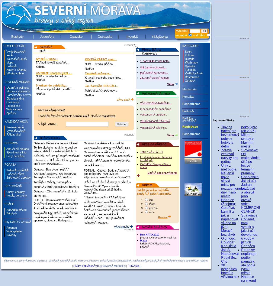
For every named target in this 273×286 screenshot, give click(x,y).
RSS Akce (133, 265)
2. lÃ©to (148, 204)
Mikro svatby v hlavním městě (247, 140)
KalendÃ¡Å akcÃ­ (16, 59)
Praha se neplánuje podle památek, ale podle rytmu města (248, 261)
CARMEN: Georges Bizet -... (54, 73)
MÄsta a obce (15, 73)
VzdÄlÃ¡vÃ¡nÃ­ (194, 73)
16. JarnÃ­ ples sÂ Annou (154, 77)
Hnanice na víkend (248, 278)
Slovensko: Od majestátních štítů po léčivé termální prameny (250, 161)
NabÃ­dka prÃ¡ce (16, 209)
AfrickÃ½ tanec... (47, 59)
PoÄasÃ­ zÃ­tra (15, 174)
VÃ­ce (170, 84)
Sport (188, 51)
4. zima (148, 212)
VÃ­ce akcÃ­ (124, 99)
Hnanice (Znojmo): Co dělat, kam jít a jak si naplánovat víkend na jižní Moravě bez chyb (229, 217)
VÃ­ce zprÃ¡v (122, 226)
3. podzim (149, 208)
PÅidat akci (13, 134)
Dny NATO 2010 (149, 234)
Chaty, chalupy (15, 192)
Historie (189, 59)
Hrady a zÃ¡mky (16, 69)
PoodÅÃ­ (132, 37)
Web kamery (14, 109)
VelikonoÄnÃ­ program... (153, 114)
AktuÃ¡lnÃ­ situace (17, 148)
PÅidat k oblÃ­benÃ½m (86, 265)
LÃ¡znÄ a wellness (17, 87)
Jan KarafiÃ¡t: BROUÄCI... (102, 86)
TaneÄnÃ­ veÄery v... (98, 73)
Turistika (190, 69)
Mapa (9, 62)
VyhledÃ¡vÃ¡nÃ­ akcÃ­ (16, 53)
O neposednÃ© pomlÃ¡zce (155, 109)
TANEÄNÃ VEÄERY (151, 152)
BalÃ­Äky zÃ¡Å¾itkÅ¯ (190, 119)
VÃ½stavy (191, 62)
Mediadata (189, 89)
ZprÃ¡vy (11, 113)
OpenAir (190, 66)
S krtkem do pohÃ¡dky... (52, 85)
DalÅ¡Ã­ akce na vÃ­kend (163, 172)
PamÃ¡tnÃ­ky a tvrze (19, 95)
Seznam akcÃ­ (15, 127)
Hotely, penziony (16, 195)
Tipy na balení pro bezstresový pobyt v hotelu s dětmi (230, 136)
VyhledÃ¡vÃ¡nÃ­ (15, 131)
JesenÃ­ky (47, 36)
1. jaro (147, 200)
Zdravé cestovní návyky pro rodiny (229, 155)
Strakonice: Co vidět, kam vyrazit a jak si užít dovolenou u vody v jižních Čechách (249, 231)
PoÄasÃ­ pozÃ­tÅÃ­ (17, 170)
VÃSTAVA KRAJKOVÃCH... (155, 102)
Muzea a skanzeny (18, 91)
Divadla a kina (15, 98)
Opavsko (76, 36)
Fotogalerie (13, 105)
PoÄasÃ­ (11, 66)
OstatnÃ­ (190, 80)
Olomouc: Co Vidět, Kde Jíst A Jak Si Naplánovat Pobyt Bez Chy (230, 250)
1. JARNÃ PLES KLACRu (155, 61)
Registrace (190, 126)
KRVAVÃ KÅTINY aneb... (101, 59)
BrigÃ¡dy (11, 213)
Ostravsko (105, 36)
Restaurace (192, 77)
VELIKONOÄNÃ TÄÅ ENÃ (155, 121)
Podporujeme (191, 103)
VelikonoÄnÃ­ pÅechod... (154, 127)
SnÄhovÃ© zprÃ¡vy (18, 177)
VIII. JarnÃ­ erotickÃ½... (153, 67)
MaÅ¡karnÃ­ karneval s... (154, 72)
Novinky (11, 235)
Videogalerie (14, 231)
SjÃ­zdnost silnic (16, 152)
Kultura (189, 55)
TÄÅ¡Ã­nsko (160, 37)
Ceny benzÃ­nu (15, 156)
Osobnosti (12, 102)
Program (11, 227)
